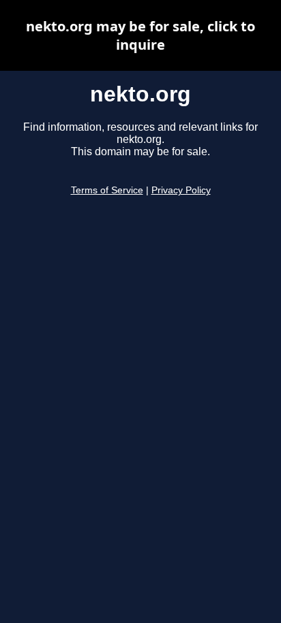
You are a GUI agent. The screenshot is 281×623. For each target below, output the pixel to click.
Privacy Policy (181, 190)
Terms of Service (107, 190)
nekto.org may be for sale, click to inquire (140, 35)
